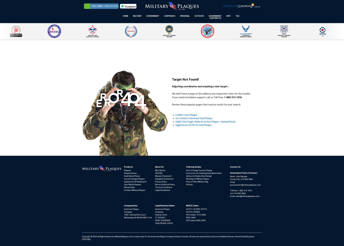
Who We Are (160, 170)
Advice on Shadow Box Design (199, 176)
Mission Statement (163, 176)
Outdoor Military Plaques (134, 190)
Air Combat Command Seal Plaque (193, 118)
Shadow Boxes (130, 173)
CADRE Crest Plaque (186, 115)
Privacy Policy (161, 182)
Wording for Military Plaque (197, 179)
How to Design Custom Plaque (199, 170)
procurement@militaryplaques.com (245, 185)
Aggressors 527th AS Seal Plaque (193, 125)
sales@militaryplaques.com (248, 196)
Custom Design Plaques (134, 179)
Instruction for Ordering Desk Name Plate (204, 173)
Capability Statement (164, 179)
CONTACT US (230, 6)
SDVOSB (158, 173)
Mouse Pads (129, 187)
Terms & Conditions (163, 187)
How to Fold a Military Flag (197, 182)
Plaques (127, 170)
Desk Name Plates (132, 176)
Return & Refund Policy (165, 184)
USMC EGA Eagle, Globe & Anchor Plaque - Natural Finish (205, 121)
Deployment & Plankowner (135, 182)
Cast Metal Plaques (132, 184)
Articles (189, 184)
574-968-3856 (247, 179)
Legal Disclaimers (162, 190)
